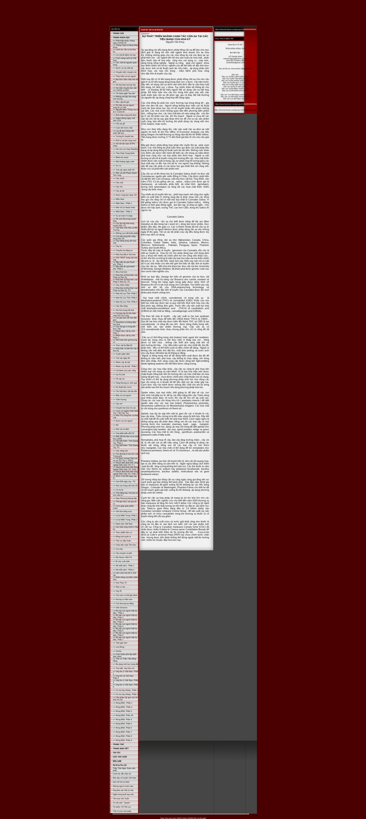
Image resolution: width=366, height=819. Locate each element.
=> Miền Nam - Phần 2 (122, 203)
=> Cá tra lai (118, 490)
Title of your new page (122, 811)
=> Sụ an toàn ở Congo (123, 216)
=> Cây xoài (118, 183)
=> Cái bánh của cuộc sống (124, 370)
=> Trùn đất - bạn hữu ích (123, 668)
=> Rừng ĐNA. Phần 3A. (123, 715)
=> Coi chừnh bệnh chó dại (124, 55)
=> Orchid (117, 651)
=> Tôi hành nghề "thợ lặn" (124, 93)
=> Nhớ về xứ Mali (121, 429)
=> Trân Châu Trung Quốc (124, 153)
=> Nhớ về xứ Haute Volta (124, 207)
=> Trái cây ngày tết (121, 358)
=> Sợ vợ (117, 166)
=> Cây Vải (117, 187)
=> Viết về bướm (120, 608)
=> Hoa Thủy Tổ (120, 583)
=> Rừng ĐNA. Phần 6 (122, 728)
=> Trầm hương (119, 399)
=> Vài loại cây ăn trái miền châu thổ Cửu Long (124, 314)
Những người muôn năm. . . (124, 786)
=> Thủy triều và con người (124, 76)
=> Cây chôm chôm (121, 285)
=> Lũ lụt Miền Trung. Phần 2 (125, 520)
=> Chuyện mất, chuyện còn (125, 72)
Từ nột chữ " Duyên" (121, 803)
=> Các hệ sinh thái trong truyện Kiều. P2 (123, 224)
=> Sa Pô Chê (119, 375)
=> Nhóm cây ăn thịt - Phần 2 (125, 366)
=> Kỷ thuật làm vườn (122, 387)
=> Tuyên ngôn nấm (121, 354)
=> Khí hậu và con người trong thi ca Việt (123, 106)
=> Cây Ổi (117, 591)
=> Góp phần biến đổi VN (123, 433)
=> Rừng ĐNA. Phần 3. (122, 711)
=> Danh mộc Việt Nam (123, 524)
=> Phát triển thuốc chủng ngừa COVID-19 (124, 42)
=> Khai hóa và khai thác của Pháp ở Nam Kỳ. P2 (125, 280)
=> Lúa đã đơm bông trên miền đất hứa (123, 132)
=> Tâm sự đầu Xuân (122, 541)
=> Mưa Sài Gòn (120, 272)
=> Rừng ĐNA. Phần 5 (122, 724)
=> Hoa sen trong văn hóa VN (125, 486)
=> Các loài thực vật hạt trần (125, 391)
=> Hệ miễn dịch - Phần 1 (123, 566)
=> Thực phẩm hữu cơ (122, 532)
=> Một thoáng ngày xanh (123, 161)
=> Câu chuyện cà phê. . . (124, 553)
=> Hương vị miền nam (122, 599)
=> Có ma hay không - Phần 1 (125, 690)
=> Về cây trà (118, 379)
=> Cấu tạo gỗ (119, 124)
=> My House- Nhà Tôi (122, 557)
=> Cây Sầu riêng (120, 306)
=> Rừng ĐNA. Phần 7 (122, 732)
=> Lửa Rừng (118, 647)
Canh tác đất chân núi (122, 774)
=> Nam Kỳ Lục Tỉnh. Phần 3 (125, 302)
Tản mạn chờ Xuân (121, 799)
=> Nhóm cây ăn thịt (121, 362)
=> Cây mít (117, 404)
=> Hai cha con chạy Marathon (126, 149)
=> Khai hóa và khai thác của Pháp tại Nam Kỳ (125, 276)
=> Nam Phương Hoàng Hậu (125, 498)
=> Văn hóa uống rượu (122, 511)
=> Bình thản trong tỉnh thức (125, 115)
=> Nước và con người (122, 421)
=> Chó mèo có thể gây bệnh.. (125, 595)
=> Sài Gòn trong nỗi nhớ (123, 310)
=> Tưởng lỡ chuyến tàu (123, 136)
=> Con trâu (118, 549)
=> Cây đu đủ (118, 191)
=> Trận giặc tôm (120, 643)
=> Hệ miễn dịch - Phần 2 (123, 570)
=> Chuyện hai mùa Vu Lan (124, 408)
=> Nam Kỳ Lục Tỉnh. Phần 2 (125, 298)
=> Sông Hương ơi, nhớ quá (125, 383)
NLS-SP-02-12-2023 (121, 782)
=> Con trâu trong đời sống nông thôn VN (124, 237)
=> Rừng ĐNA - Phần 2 (122, 707)
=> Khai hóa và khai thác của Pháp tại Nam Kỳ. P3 (125, 289)
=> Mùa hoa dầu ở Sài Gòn (124, 254)
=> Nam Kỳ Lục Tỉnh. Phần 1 (125, 293)
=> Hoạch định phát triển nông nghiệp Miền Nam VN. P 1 (125, 464)
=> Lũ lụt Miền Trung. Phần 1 (125, 515)
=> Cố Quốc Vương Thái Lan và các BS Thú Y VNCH (125, 459)
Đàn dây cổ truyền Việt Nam (124, 778)
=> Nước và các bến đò (123, 68)
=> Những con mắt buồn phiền (125, 233)
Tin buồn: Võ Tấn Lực (122, 807)
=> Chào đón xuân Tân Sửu (124, 545)
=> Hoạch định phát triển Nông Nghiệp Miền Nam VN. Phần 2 (125, 468)
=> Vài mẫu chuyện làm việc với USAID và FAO (125, 89)
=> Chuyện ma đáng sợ (123, 250)
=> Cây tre (117, 246)
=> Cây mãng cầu (120, 451)
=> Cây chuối (118, 178)
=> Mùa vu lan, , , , (121, 587)
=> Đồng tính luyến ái (122, 537)
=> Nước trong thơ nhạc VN (125, 195)
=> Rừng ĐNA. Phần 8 (122, 736)
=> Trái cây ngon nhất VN (123, 170)
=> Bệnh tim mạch (120, 157)
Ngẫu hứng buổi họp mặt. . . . (125, 794)
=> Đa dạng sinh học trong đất (125, 664)
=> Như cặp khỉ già (121, 102)
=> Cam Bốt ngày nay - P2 (124, 481)
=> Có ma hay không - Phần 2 (125, 694)
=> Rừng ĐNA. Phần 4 (122, 719)
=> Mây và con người (122, 395)
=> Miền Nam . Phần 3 (122, 212)
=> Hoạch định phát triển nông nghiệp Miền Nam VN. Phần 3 (125, 473)
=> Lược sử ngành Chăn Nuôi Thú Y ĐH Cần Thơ (125, 412)
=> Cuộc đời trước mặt (122, 128)
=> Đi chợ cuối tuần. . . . (123, 561)
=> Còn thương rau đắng (123, 603)
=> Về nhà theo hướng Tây (124, 85)
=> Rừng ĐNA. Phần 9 (122, 740)
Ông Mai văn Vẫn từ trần (123, 790)
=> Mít (116, 425)
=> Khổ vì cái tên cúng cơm (124, 140)
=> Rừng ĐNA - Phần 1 (122, 703)
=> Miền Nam (118, 199)
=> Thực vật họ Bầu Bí (122, 345)
